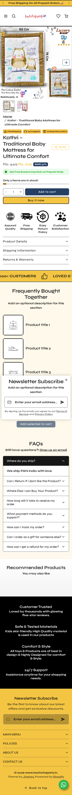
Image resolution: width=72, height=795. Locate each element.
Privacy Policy (44, 414)
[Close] (66, 380)
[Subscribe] (62, 402)
